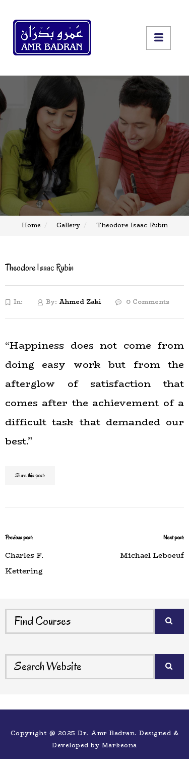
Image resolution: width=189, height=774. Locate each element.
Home (31, 225)
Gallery (68, 225)
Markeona (119, 745)
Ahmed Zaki (80, 301)
